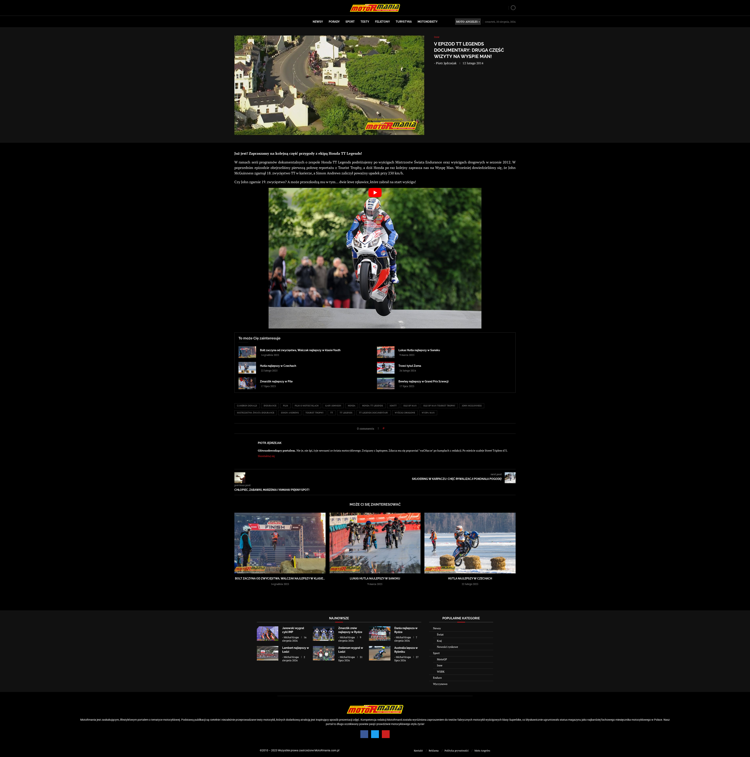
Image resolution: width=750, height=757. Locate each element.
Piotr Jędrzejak (446, 63)
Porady (334, 21)
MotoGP (442, 659)
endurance (270, 405)
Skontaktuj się (266, 456)
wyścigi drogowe (405, 412)
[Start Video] (375, 258)
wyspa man (428, 412)
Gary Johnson (333, 405)
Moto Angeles (482, 750)
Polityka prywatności (457, 750)
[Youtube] (386, 734)
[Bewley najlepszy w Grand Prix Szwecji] (386, 383)
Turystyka (404, 21)
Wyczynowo (440, 684)
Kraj (439, 641)
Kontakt (418, 750)
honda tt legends (372, 405)
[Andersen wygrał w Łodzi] (323, 653)
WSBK (441, 671)
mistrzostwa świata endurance (255, 412)
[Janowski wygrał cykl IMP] (267, 633)
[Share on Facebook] (388, 428)
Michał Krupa (291, 637)
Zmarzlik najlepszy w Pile (276, 381)
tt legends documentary (373, 412)
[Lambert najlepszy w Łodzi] (267, 653)
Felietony (382, 21)
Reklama (434, 750)
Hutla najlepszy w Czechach (278, 365)
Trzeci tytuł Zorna (409, 365)
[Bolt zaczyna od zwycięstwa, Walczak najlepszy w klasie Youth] (247, 352)
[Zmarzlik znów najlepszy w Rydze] (323, 633)
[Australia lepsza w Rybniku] (379, 653)
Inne (439, 665)
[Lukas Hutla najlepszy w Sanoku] (386, 352)
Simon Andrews (290, 412)
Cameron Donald (247, 405)
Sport (350, 21)
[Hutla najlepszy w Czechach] (247, 368)
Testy (365, 21)
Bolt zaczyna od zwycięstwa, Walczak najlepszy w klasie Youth (300, 350)
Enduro (437, 677)
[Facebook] (364, 734)
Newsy (318, 21)
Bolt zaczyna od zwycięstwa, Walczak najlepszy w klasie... (280, 578)
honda (351, 405)
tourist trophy (314, 412)
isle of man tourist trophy (439, 405)
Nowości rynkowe (447, 647)
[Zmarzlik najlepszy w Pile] (247, 383)
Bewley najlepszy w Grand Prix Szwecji (423, 381)
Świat (440, 634)
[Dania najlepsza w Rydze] (379, 633)
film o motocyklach (307, 405)
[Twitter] (375, 734)
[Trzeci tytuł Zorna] (386, 368)
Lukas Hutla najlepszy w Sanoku (419, 350)
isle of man (410, 405)
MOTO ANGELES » (468, 21)
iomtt (393, 405)
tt (331, 412)
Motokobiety (428, 21)
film (285, 405)
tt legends (346, 412)
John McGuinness (472, 405)
